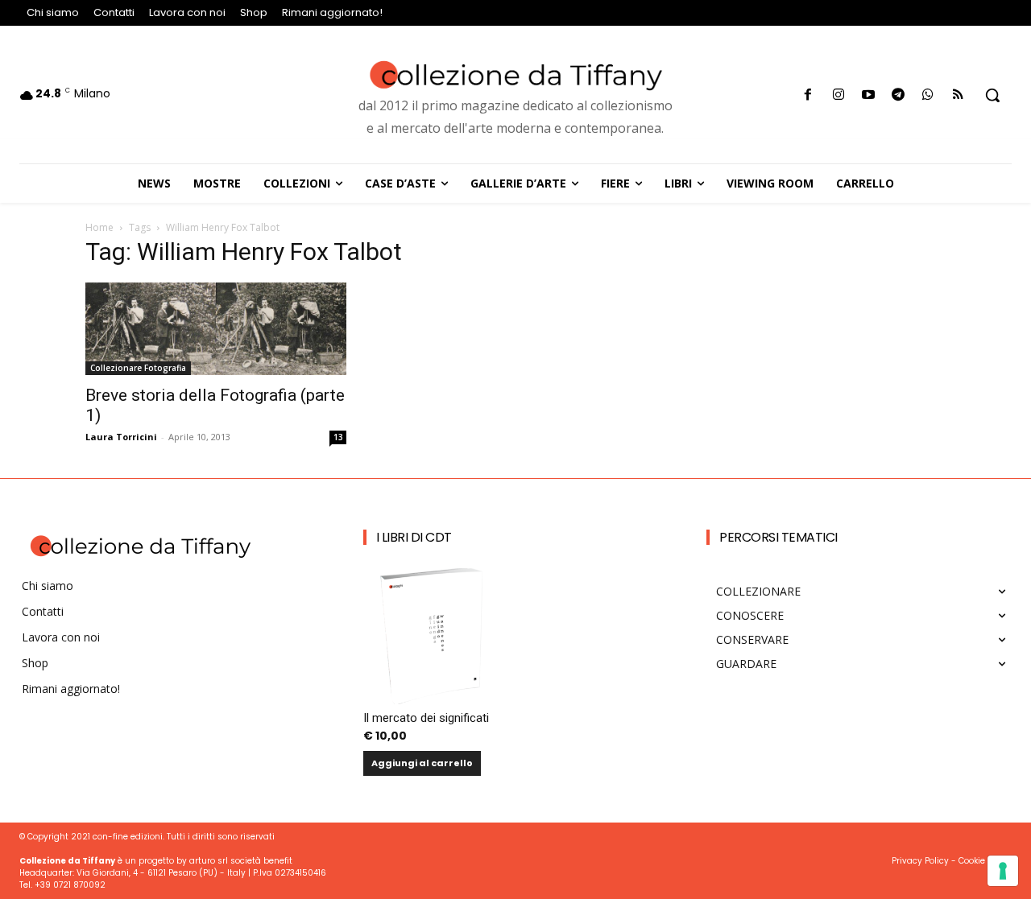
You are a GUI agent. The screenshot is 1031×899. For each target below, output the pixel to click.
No (309, 652)
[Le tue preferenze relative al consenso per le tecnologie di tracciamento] (1003, 871)
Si (306, 625)
